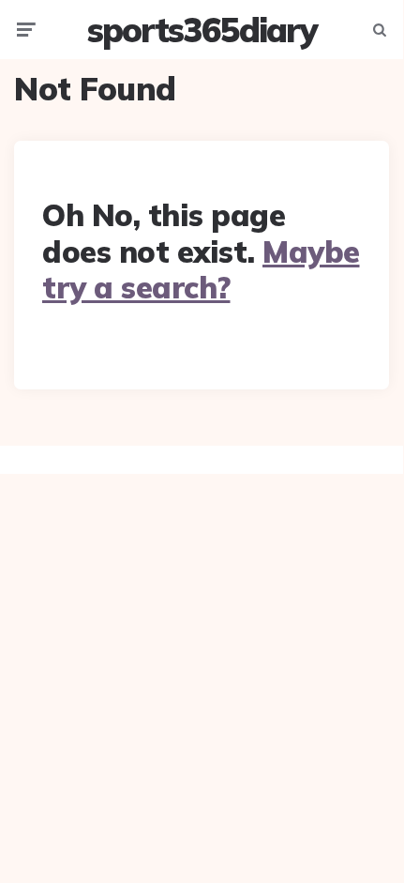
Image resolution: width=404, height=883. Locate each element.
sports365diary (202, 29)
